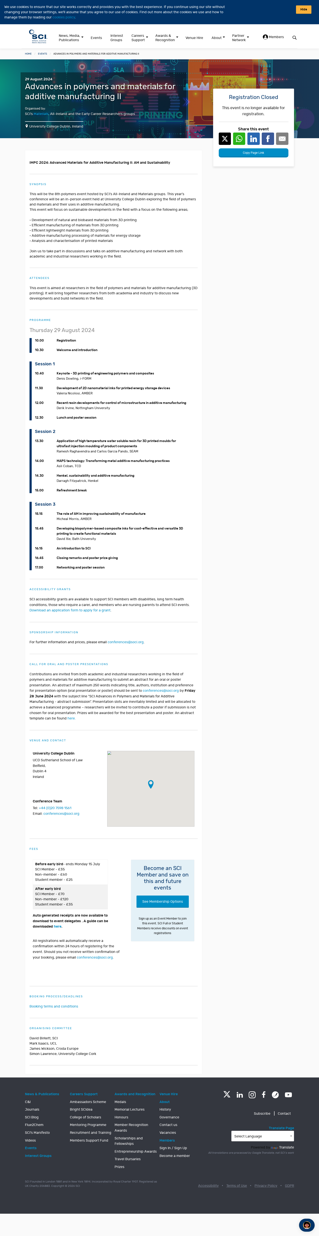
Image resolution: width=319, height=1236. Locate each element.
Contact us (168, 1125)
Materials (41, 114)
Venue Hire (194, 38)
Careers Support (138, 38)
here (57, 926)
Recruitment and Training (90, 1132)
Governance (169, 1117)
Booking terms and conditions (54, 1006)
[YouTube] (288, 1094)
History (165, 1109)
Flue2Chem (34, 1125)
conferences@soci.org (61, 813)
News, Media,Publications (69, 38)
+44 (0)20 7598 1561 (55, 808)
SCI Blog (32, 1117)
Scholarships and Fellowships (129, 1141)
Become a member (175, 1156)
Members (276, 37)
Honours (121, 1117)
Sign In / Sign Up (173, 1148)
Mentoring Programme (88, 1125)
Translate (286, 1147)
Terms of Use (236, 1185)
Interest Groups (116, 38)
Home (28, 54)
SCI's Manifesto (37, 1132)
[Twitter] (227, 1096)
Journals (32, 1109)
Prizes (119, 1167)
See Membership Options (162, 901)
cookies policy (64, 17)
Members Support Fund (89, 1140)
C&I (28, 1102)
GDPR (289, 1185)
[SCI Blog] (275, 1094)
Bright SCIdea (81, 1109)
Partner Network (239, 38)
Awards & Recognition (165, 38)
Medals (120, 1102)
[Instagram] (252, 1094)
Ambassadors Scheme (88, 1102)
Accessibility (208, 1185)
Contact (284, 1113)
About (217, 38)
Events (96, 38)
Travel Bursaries (128, 1159)
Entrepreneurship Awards (136, 1151)
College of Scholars (85, 1117)
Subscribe (262, 1113)
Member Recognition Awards (131, 1127)
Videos (30, 1140)
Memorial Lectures (130, 1109)
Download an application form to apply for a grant (70, 610)
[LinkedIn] (240, 1094)
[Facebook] (264, 1094)
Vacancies (168, 1132)
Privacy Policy (266, 1185)
